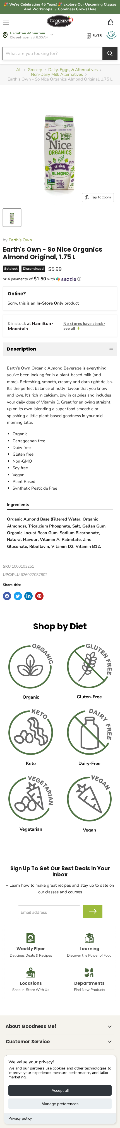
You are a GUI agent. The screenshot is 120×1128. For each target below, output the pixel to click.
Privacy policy (20, 1118)
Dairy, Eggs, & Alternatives (73, 69)
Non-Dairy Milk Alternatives (57, 74)
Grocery (35, 69)
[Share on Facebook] (7, 596)
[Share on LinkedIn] (28, 596)
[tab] (18, 505)
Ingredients (18, 504)
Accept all (60, 1090)
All (18, 69)
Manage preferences (60, 1104)
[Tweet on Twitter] (18, 596)
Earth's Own (20, 240)
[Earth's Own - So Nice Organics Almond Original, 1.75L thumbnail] (12, 218)
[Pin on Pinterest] (39, 596)
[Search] (109, 53)
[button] (60, 279)
